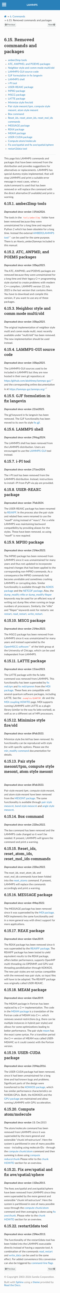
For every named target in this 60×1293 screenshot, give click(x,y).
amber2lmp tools (17, 60)
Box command (16, 114)
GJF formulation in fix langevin (25, 75)
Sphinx (20, 1282)
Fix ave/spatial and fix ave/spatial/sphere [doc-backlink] (28, 1172)
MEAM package (17, 133)
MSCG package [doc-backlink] (24, 620)
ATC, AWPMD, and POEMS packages (29, 64)
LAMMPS (32, 5)
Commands (17, 16)
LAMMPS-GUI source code (23, 71)
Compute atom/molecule (22, 141)
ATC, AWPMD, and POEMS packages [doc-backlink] (26, 254)
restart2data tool (17, 148)
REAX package (16, 129)
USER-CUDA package (20, 137)
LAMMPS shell (16, 79)
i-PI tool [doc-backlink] (17, 461)
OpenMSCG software (16, 646)
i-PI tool (12, 83)
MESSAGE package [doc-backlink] (28, 894)
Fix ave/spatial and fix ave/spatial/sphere (31, 145)
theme (36, 1282)
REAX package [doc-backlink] (24, 930)
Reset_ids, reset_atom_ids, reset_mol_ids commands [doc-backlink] (27, 853)
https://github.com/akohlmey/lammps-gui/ (27, 381)
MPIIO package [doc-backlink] (24, 542)
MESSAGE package (19, 125)
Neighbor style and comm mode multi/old (31, 68)
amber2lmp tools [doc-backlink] (25, 203)
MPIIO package (16, 91)
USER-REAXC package (20, 87)
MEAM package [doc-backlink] (25, 989)
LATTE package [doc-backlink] (25, 660)
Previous (11, 25)
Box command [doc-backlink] (24, 816)
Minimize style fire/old (20, 102)
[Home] (5, 16)
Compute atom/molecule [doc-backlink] (19, 1112)
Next (50, 25)
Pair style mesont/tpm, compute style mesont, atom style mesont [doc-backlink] (29, 766)
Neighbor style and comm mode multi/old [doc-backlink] (27, 311)
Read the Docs (12, 1285)
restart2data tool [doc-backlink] (26, 1225)
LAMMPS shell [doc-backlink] (23, 429)
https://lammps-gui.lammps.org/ (27, 389)
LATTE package (16, 98)
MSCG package (16, 95)
